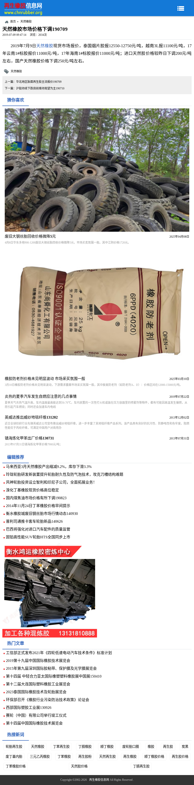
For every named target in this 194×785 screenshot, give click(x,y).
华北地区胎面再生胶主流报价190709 (39, 81)
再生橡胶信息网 (99, 779)
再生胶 (168, 746)
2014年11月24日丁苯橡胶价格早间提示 (38, 506)
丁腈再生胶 (141, 766)
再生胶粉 (85, 756)
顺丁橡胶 (107, 746)
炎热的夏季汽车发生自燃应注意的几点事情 (41, 396)
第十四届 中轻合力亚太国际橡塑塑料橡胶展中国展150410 (53, 676)
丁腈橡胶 (85, 746)
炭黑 (185, 746)
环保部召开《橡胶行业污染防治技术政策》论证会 (47, 700)
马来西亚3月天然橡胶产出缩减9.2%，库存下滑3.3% (49, 467)
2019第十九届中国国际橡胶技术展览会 (38, 661)
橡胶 (151, 746)
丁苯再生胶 (61, 746)
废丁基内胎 (14, 756)
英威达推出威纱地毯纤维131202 (31, 417)
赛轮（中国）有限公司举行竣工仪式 (36, 715)
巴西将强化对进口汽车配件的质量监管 (38, 529)
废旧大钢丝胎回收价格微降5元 (30, 236)
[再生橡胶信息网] (23, 8)
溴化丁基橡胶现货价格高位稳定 (32, 490)
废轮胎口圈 (130, 746)
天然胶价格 (79, 766)
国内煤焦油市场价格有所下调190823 (36, 498)
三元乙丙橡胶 (40, 756)
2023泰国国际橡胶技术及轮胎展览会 (36, 692)
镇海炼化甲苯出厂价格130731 (29, 438)
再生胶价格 (180, 756)
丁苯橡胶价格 (16, 766)
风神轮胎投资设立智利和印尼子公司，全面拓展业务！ (51, 482)
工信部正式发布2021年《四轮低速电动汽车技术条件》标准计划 (59, 653)
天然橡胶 (26, 21)
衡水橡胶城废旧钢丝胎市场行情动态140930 (42, 514)
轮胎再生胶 (14, 746)
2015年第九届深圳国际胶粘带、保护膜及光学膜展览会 (51, 668)
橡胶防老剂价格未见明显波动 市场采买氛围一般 (45, 379)
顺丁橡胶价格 (154, 756)
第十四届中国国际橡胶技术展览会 (34, 723)
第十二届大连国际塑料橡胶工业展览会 (38, 684)
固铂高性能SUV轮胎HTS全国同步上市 (38, 537)
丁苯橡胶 (64, 756)
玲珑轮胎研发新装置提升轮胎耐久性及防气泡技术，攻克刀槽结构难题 (64, 474)
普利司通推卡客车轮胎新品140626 (34, 521)
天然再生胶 (107, 756)
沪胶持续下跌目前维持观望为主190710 (40, 88)
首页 (13, 21)
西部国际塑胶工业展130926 (28, 708)
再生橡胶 (130, 756)
